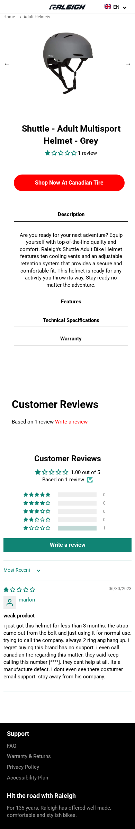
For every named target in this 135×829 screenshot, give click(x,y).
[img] (19, 590)
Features (71, 301)
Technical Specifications (71, 320)
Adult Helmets (37, 17)
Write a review (71, 422)
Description (71, 214)
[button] (61, 153)
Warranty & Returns (29, 756)
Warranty (71, 339)
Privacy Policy (23, 767)
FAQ (11, 746)
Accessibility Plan (27, 778)
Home (9, 17)
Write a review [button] (68, 545)
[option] (67, 63)
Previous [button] (6, 63)
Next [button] (128, 63)
